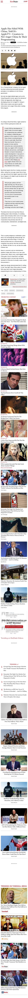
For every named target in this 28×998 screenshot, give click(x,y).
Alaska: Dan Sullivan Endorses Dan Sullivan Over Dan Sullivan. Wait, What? (14, 720)
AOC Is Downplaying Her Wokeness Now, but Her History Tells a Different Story (14, 826)
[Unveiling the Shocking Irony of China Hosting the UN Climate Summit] (14, 763)
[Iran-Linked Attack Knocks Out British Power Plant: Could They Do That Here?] (14, 843)
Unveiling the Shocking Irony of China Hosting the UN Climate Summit (14, 773)
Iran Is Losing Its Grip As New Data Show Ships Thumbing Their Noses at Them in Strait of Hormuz (13, 535)
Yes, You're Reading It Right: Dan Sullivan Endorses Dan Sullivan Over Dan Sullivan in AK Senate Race (14, 907)
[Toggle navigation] (2, 1)
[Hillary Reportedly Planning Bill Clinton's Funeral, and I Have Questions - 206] (14, 978)
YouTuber (12, 282)
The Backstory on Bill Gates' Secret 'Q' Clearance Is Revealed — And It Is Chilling (14, 559)
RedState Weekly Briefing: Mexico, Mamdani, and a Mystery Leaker (13, 604)
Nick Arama (3, 490)
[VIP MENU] (25, 1)
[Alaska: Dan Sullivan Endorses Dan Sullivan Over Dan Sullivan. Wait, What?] (14, 710)
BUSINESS (12, 290)
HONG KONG (10, 293)
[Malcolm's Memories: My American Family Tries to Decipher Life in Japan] (14, 572)
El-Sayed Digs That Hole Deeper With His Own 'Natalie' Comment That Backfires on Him (13, 487)
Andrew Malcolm (5, 584)
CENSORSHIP (20, 290)
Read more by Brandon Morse (20, 286)
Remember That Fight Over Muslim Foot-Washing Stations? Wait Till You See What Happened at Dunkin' (12, 510)
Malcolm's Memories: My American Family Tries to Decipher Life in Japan (14, 581)
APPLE (6, 290)
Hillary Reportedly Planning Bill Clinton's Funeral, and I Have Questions (13, 988)
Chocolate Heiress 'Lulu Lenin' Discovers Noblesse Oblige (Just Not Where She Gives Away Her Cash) (14, 934)
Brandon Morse (6, 42)
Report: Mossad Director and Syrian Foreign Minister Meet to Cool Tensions (14, 747)
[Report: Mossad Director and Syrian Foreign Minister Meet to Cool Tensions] (14, 737)
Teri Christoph (4, 514)
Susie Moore (4, 607)
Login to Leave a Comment (14, 626)
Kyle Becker (3, 561)
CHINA (3, 293)
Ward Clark (14, 723)
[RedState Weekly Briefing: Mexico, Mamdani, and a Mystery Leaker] (14, 594)
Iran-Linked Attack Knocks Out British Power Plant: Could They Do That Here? (14, 853)
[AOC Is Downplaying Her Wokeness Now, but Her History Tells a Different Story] (14, 815)
